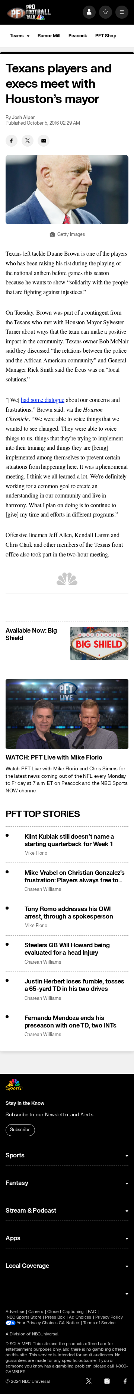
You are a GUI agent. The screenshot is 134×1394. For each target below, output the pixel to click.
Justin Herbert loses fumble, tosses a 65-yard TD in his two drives (74, 985)
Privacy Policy (109, 1317)
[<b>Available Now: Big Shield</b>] (99, 643)
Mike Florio (36, 853)
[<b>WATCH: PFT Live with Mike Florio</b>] (67, 714)
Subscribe (20, 1130)
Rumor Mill (49, 36)
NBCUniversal (45, 1334)
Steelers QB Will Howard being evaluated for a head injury (67, 949)
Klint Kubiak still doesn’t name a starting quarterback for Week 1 (69, 840)
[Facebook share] (11, 141)
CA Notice (69, 1323)
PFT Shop (105, 36)
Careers (35, 1312)
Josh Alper (23, 118)
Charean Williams (43, 889)
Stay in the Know (25, 1103)
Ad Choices (80, 1317)
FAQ (92, 1312)
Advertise (15, 1312)
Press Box (55, 1317)
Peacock (77, 36)
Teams (17, 36)
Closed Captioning (65, 1312)
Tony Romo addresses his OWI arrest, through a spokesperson (69, 912)
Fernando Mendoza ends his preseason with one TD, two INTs (71, 1021)
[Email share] (44, 141)
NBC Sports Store (24, 1317)
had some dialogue (42, 399)
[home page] (29, 12)
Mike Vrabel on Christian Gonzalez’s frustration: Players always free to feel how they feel (75, 876)
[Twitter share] (28, 141)
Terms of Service (99, 1323)
